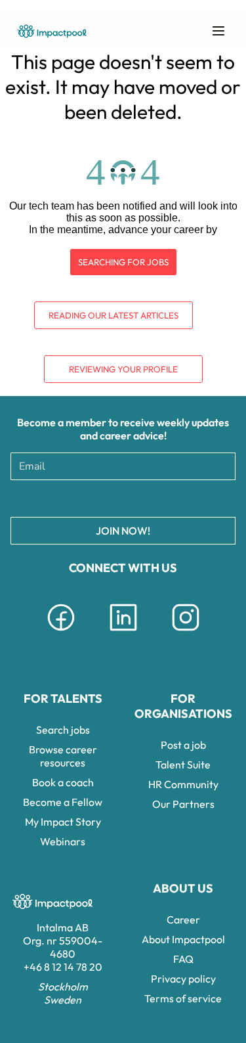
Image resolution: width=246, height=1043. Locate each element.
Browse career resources (63, 756)
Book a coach (63, 782)
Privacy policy (183, 978)
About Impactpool (183, 939)
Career (183, 919)
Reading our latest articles (113, 315)
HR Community (183, 784)
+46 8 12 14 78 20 (63, 966)
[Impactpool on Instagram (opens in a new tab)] (185, 633)
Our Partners (183, 803)
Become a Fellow (62, 802)
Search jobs (63, 729)
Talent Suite (183, 764)
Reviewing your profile (123, 369)
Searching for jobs (123, 262)
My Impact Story (63, 821)
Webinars (62, 841)
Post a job (183, 744)
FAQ (183, 958)
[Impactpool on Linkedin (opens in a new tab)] (123, 633)
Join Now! (123, 530)
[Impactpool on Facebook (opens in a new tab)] (61, 633)
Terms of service (183, 998)
